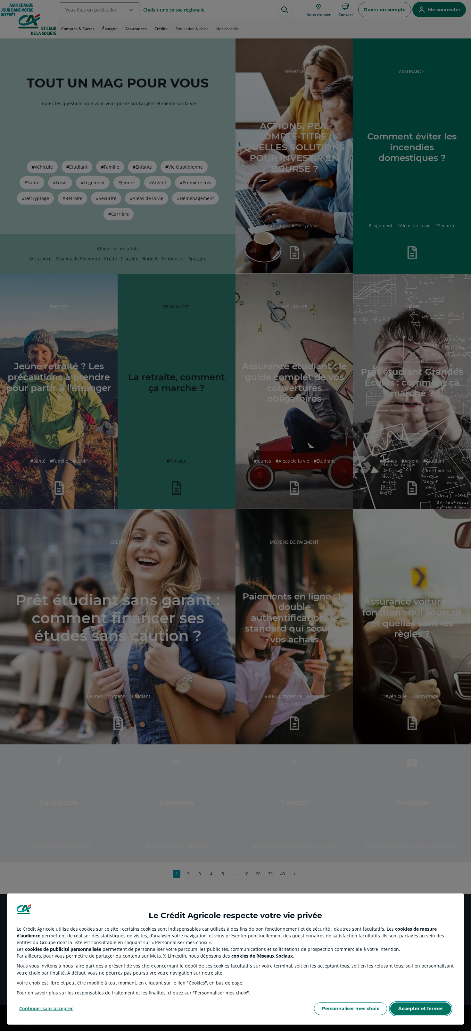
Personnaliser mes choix (350, 1008)
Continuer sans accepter (46, 1008)
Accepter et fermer (420, 1008)
